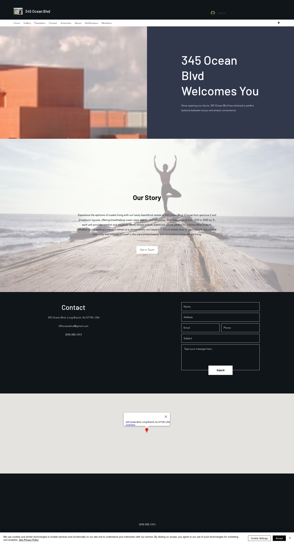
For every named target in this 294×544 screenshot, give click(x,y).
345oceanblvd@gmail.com (73, 326)
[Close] (290, 538)
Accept (279, 538)
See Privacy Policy (29, 539)
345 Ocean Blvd (37, 11)
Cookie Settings (259, 538)
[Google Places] (278, 23)
